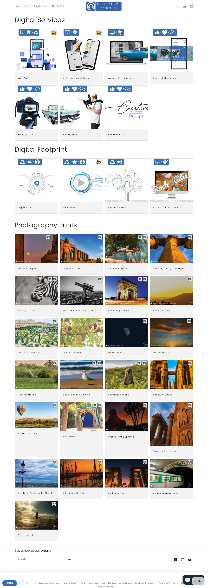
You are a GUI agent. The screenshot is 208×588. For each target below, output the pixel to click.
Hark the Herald (27, 395)
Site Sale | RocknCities (166, 207)
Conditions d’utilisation (145, 583)
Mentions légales (105, 586)
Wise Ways (69, 436)
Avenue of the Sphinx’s (121, 437)
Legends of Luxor (73, 268)
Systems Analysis (118, 207)
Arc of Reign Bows (118, 310)
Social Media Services (166, 78)
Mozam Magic (161, 352)
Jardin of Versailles (29, 352)
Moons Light (115, 352)
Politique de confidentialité (120, 583)
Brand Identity (116, 134)
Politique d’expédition (168, 583)
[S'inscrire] (69, 559)
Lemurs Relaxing (72, 352)
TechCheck (69, 207)
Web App (23, 78)
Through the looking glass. (78, 310)
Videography (70, 134)
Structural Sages (162, 395)
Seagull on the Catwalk (76, 395)
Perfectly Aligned (27, 268)
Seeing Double (26, 310)
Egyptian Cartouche (164, 451)
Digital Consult (26, 207)
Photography (25, 134)
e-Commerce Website (76, 78)
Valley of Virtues (27, 433)
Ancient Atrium (116, 493)
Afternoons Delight (73, 493)
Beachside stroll (27, 535)
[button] (41, 6)
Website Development (121, 78)
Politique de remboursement (93, 583)
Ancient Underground (165, 493)
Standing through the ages (168, 268)
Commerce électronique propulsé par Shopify (58, 583)
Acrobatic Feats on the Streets (35, 493)
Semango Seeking (118, 395)
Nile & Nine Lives (117, 268)
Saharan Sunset (162, 310)
